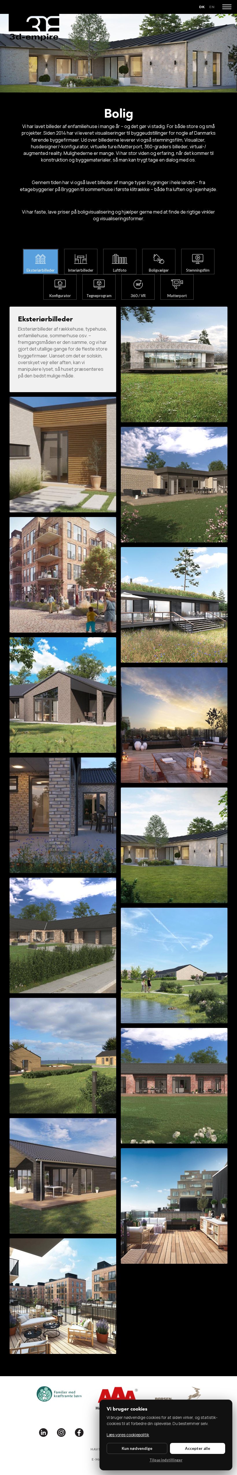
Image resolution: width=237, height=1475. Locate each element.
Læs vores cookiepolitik (128, 1434)
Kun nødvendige (137, 1448)
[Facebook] (79, 1432)
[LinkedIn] (43, 1432)
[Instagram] (61, 1432)
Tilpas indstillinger (165, 1460)
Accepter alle (197, 1448)
